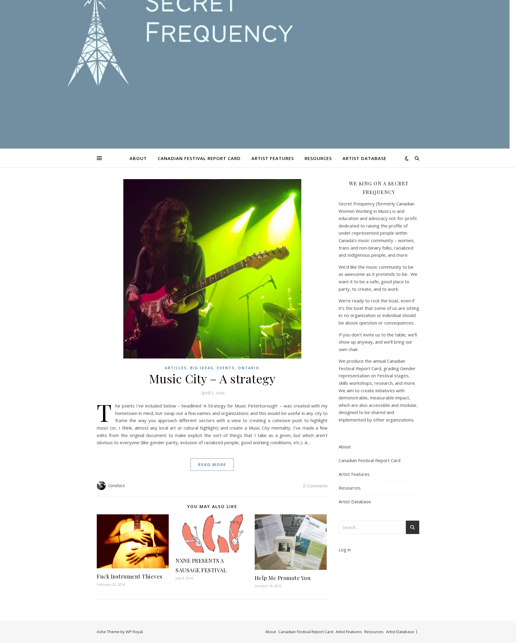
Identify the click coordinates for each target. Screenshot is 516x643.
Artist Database (364, 158)
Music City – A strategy (212, 378)
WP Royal (134, 631)
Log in (345, 550)
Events (225, 367)
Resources (318, 158)
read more (212, 464)
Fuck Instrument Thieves (129, 576)
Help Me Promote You (283, 578)
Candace (116, 485)
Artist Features (272, 158)
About (138, 158)
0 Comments (315, 486)
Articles (176, 367)
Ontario (248, 367)
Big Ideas (201, 367)
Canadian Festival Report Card (199, 158)
